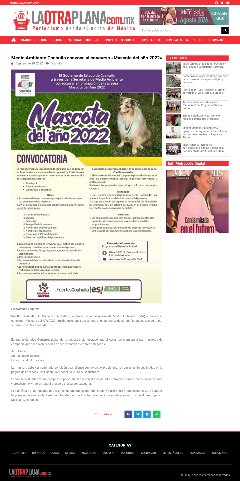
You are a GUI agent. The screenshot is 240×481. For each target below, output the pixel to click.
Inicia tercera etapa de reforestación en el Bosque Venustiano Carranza (204, 65)
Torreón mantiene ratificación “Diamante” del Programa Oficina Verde (202, 105)
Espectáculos (151, 40)
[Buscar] (225, 30)
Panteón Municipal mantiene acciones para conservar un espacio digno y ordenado (205, 79)
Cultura (92, 40)
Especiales (174, 40)
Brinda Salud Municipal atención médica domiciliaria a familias (202, 117)
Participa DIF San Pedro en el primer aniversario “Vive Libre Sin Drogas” (204, 91)
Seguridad (128, 40)
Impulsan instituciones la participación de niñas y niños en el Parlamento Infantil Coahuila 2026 (203, 148)
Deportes (110, 40)
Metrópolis (194, 40)
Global (58, 40)
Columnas (215, 40)
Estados (26, 40)
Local (44, 40)
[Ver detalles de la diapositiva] (184, 16)
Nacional (75, 40)
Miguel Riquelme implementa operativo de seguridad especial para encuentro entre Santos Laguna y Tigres (205, 132)
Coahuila (56, 63)
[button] (128, 414)
